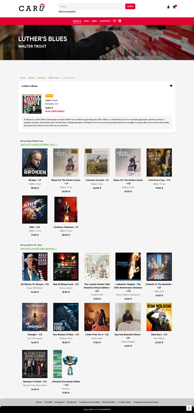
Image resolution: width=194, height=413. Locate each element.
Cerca (130, 6)
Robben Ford (66, 338)
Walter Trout (53, 78)
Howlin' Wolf (97, 294)
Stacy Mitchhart (35, 288)
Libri (94, 21)
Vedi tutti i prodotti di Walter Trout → (38, 144)
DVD (86, 21)
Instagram (60, 402)
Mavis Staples (128, 341)
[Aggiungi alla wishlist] (171, 86)
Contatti (105, 21)
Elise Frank (97, 338)
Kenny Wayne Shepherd (128, 294)
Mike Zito (159, 291)
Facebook (71, 402)
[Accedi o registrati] (168, 7)
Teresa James (66, 288)
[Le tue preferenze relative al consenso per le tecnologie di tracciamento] (189, 408)
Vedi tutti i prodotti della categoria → (38, 248)
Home (23, 78)
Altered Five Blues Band (35, 385)
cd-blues (41, 78)
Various (66, 388)
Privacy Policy (108, 402)
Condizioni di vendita (89, 402)
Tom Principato (34, 338)
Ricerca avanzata (67, 11)
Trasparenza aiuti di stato (145, 402)
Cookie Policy (124, 402)
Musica (77, 21)
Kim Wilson (159, 338)
